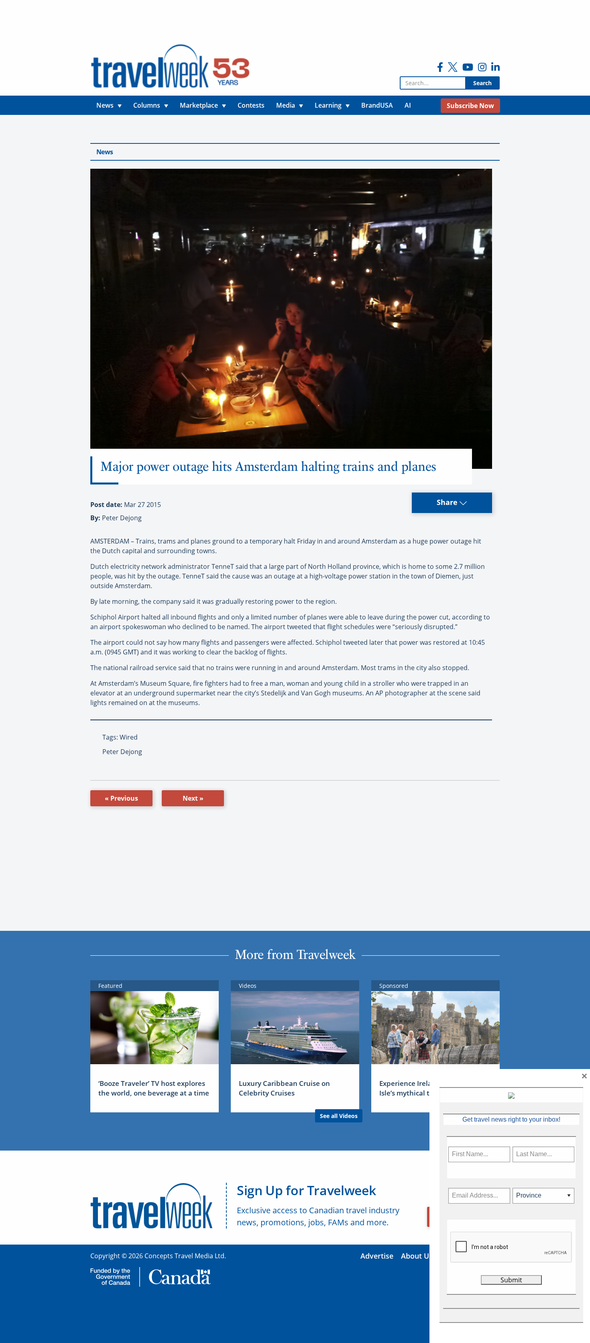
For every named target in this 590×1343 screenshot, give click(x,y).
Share (448, 502)
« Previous (121, 798)
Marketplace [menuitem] (199, 105)
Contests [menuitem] (251, 105)
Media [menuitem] (285, 105)
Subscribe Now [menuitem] (470, 105)
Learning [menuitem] (328, 105)
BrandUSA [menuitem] (377, 105)
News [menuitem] (105, 105)
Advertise (376, 1256)
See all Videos (339, 1116)
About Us (417, 1256)
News (104, 151)
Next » (193, 798)
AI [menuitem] (408, 105)
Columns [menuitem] (146, 105)
